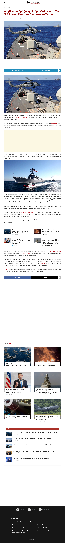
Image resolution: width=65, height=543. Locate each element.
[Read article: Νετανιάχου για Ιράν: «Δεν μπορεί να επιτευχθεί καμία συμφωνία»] (9, 459)
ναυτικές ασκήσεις (55, 251)
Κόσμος (18, 18)
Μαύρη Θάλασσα (21, 117)
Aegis (35, 212)
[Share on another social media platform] (59, 70)
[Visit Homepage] (33, 2)
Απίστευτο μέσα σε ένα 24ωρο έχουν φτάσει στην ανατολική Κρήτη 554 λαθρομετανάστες (33, 527)
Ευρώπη (42, 263)
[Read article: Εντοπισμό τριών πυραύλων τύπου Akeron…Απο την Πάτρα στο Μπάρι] (9, 440)
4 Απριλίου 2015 (8, 18)
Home (5, 7)
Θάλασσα (54, 123)
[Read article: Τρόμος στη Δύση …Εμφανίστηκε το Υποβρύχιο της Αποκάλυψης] (17, 409)
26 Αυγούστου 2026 (17, 234)
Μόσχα (8, 269)
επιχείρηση (26, 253)
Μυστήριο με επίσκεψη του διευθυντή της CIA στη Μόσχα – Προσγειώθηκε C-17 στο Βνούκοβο (47, 417)
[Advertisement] (33, 65)
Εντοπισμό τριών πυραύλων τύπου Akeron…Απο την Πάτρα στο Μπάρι (32, 438)
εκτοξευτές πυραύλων (26, 212)
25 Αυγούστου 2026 (41, 421)
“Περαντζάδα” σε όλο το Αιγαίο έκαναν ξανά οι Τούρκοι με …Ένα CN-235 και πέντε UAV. (21, 231)
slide (9, 7)
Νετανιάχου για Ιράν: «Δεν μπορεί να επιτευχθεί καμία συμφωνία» (31, 458)
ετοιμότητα (20, 203)
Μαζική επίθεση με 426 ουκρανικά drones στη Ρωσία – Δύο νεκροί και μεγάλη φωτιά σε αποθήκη (51, 232)
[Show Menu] (4, 2)
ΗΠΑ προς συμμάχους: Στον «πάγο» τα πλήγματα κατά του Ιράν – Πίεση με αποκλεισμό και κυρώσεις (21, 241)
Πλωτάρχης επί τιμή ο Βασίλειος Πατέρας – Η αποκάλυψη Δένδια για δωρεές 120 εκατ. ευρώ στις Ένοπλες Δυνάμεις (32, 531)
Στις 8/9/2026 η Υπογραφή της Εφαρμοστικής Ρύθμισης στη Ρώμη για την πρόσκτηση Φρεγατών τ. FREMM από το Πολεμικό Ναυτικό (50, 242)
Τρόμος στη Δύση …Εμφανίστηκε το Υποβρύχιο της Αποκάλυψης (16, 416)
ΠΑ (50, 194)
